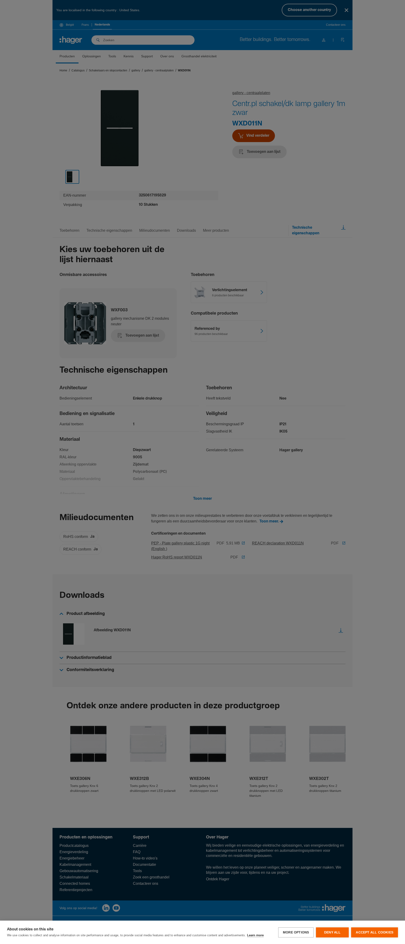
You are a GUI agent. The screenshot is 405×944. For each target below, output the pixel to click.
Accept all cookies (374, 932)
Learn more (255, 935)
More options (296, 932)
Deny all (332, 932)
